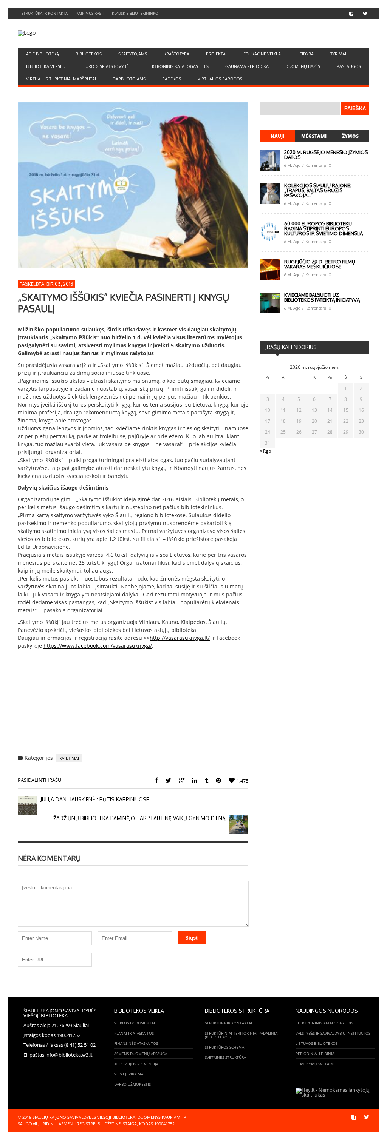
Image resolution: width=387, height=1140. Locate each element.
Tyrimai (338, 54)
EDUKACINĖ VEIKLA (262, 54)
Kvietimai (69, 758)
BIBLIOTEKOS (89, 54)
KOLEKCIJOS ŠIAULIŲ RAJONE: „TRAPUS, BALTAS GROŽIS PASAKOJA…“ (317, 190)
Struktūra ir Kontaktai (45, 13)
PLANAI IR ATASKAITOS (134, 1033)
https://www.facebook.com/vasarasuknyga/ (97, 645)
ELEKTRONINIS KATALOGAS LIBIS (177, 66)
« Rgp (265, 451)
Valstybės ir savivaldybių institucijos (333, 1033)
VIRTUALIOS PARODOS (220, 79)
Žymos (350, 136)
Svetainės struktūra (225, 1057)
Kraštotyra (176, 54)
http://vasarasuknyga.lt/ (180, 637)
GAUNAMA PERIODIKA (247, 66)
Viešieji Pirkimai (129, 1074)
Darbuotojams (129, 79)
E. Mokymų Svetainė (316, 1063)
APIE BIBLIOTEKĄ (42, 54)
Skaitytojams (132, 54)
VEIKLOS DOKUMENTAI (134, 1023)
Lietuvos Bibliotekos (316, 1043)
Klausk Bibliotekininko (135, 13)
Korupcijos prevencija (136, 1063)
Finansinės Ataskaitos (136, 1043)
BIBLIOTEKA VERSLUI (46, 66)
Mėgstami (314, 136)
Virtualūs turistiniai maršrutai (61, 79)
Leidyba (305, 54)
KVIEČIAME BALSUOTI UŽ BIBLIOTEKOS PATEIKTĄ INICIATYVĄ (322, 297)
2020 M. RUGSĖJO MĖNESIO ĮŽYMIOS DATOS (326, 154)
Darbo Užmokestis (132, 1084)
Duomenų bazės (302, 66)
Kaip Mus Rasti (90, 13)
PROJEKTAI (216, 54)
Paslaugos (349, 66)
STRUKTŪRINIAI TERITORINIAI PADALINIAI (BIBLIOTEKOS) (242, 1035)
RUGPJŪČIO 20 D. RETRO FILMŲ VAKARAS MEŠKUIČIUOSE (319, 264)
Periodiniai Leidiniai (316, 1053)
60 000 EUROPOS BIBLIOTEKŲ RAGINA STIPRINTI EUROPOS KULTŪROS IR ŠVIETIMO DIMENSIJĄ (323, 228)
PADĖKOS (171, 79)
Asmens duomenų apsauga (140, 1053)
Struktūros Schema (224, 1047)
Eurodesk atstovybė (105, 66)
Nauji (277, 136)
